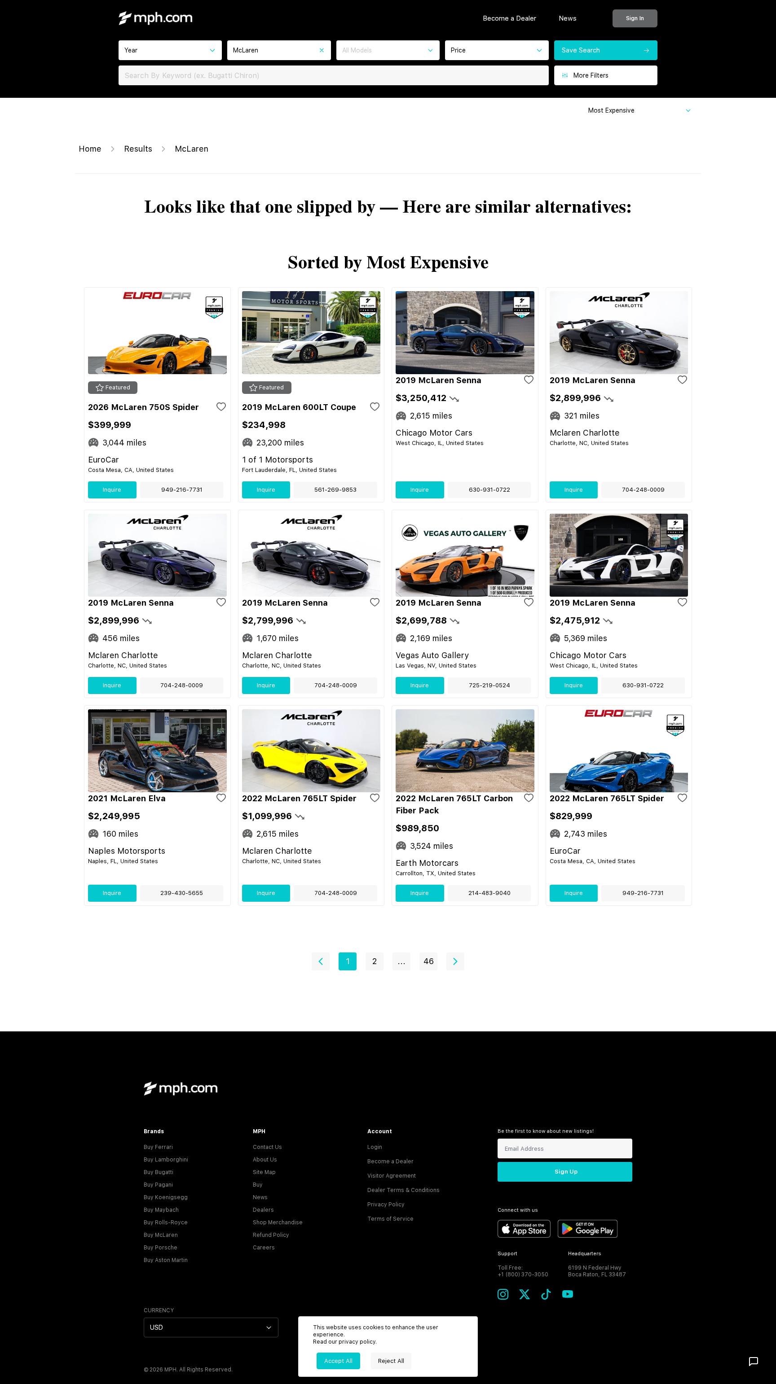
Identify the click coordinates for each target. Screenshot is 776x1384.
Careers (264, 1247)
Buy (258, 1185)
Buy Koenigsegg (166, 1197)
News (568, 18)
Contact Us (267, 1147)
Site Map (264, 1172)
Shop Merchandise (278, 1222)
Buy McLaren (161, 1235)
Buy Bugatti (158, 1172)
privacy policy (357, 1342)
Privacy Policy (386, 1204)
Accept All (338, 1361)
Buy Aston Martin (166, 1260)
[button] (321, 961)
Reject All (391, 1361)
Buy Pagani (158, 1185)
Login (374, 1147)
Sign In (635, 18)
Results (138, 148)
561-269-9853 (335, 489)
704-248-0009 (643, 489)
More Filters (590, 75)
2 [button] (374, 961)
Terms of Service (390, 1219)
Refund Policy (271, 1235)
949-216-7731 (182, 489)
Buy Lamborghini (166, 1160)
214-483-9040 (489, 893)
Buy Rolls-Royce (166, 1222)
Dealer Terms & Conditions (403, 1190)
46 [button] (428, 961)
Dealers (263, 1210)
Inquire (112, 489)
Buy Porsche (160, 1247)
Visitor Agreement (391, 1176)
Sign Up (566, 1171)
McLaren (191, 148)
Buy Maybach (161, 1210)
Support (507, 1254)
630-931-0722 (489, 489)
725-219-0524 (489, 685)
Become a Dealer (509, 18)
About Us (265, 1160)
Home (90, 148)
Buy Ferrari (158, 1147)
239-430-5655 (181, 893)
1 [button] (348, 961)
